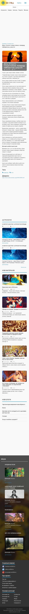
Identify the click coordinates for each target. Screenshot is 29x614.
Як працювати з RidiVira (8, 585)
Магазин (26, 10)
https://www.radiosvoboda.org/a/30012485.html (13, 177)
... (13, 292)
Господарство (5, 596)
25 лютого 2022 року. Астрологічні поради (14, 224)
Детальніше (5, 243)
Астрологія (4, 10)
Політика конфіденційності (9, 581)
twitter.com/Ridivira (9, 569)
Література (5, 600)
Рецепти (20, 10)
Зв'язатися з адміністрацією (9, 587)
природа (6, 172)
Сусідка (4, 416)
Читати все (23, 267)
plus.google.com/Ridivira (10, 572)
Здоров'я (4, 598)
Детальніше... (8, 482)
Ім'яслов (15, 10)
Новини (10, 10)
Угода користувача (7, 583)
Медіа (15, 598)
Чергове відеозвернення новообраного (13, 404)
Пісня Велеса (9, 510)
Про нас (4, 579)
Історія (15, 596)
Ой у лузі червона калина (13, 533)
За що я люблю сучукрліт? (9, 419)
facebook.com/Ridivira (10, 566)
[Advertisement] (14, 26)
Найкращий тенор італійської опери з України (14, 487)
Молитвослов (17, 600)
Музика (13, 478)
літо (12, 172)
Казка (4, 408)
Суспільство (17, 594)
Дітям (3, 602)
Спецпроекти (17, 602)
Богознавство (5, 594)
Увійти (19, 3)
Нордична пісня (10, 464)
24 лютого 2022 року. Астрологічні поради (14, 245)
